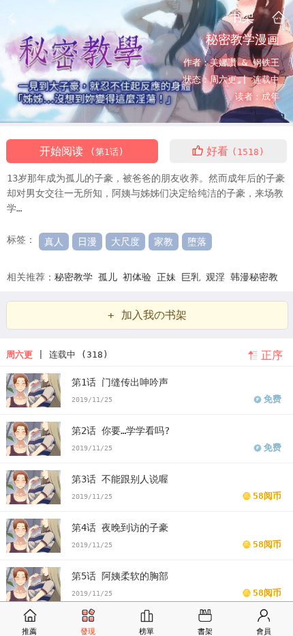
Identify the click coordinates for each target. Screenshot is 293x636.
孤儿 (110, 277)
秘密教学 (76, 277)
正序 (272, 355)
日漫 (87, 241)
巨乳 (193, 277)
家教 (163, 241)
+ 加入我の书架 (147, 314)
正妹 (169, 277)
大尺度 (125, 241)
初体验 (140, 277)
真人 (53, 241)
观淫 (218, 277)
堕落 (196, 241)
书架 (242, 17)
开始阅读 (82, 151)
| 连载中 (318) (57, 354)
